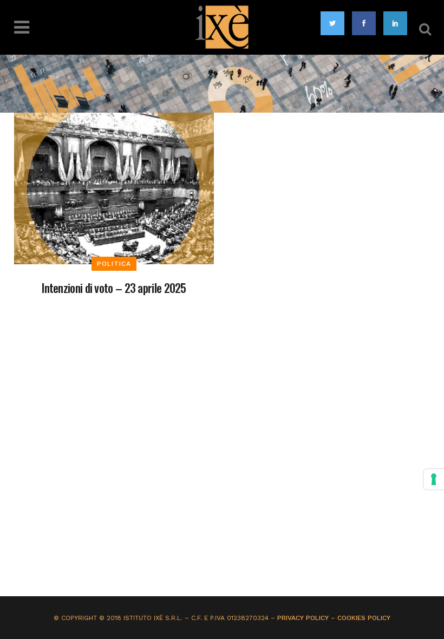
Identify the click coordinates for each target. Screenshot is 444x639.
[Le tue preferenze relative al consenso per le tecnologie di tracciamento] (433, 479)
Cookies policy (363, 618)
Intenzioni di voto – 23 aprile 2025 (114, 287)
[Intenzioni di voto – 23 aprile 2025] (114, 187)
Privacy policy (303, 618)
